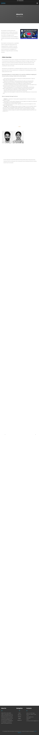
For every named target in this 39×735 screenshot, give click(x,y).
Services (19, 716)
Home (17, 16)
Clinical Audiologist (7, 140)
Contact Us (19, 720)
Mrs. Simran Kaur (18, 139)
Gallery (19, 718)
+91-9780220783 (20, 0)
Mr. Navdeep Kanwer (7, 139)
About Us (19, 714)
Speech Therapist (18, 140)
